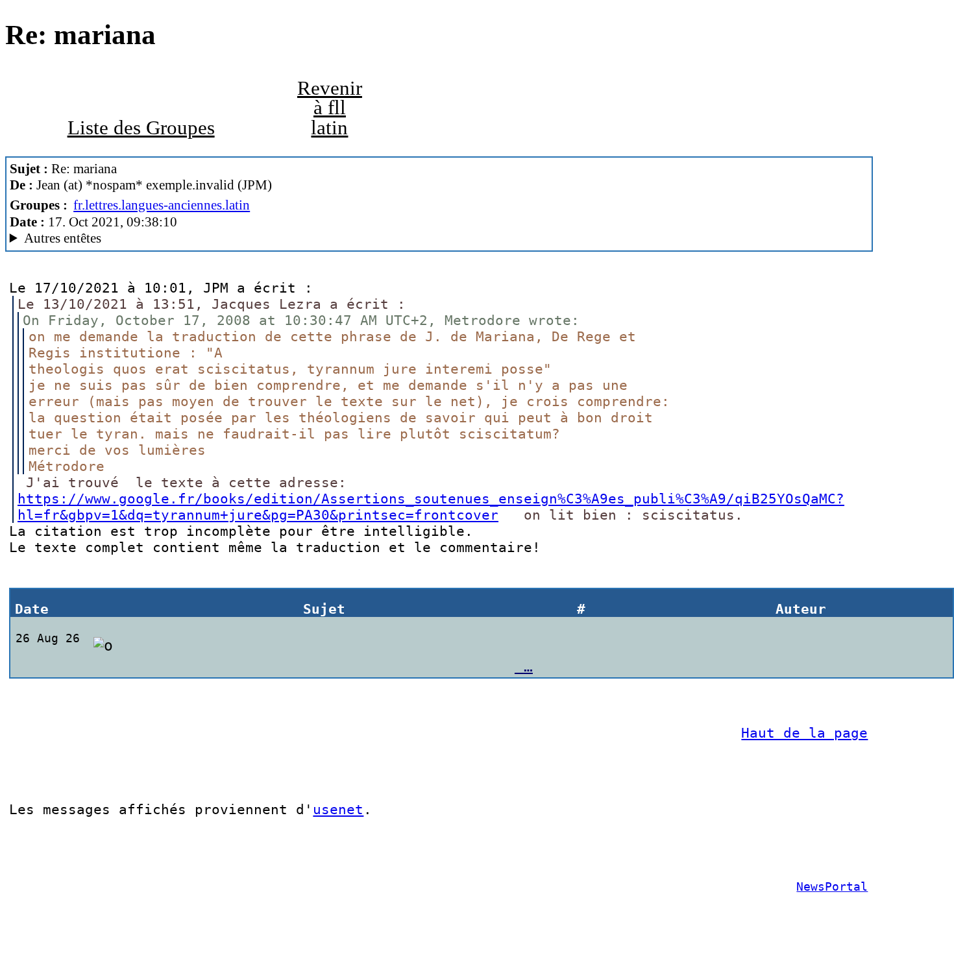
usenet (338, 809)
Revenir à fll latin (329, 108)
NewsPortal (832, 886)
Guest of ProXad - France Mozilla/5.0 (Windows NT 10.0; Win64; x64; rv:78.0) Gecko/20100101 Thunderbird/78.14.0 (307, 238)
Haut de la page (804, 733)
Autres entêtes (62, 238)
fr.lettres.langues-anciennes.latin (161, 205)
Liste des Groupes (141, 128)
